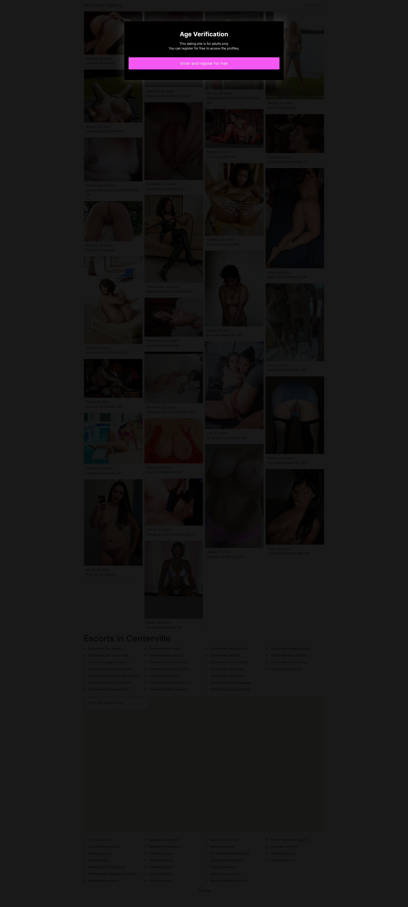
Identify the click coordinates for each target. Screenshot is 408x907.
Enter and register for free (204, 63)
